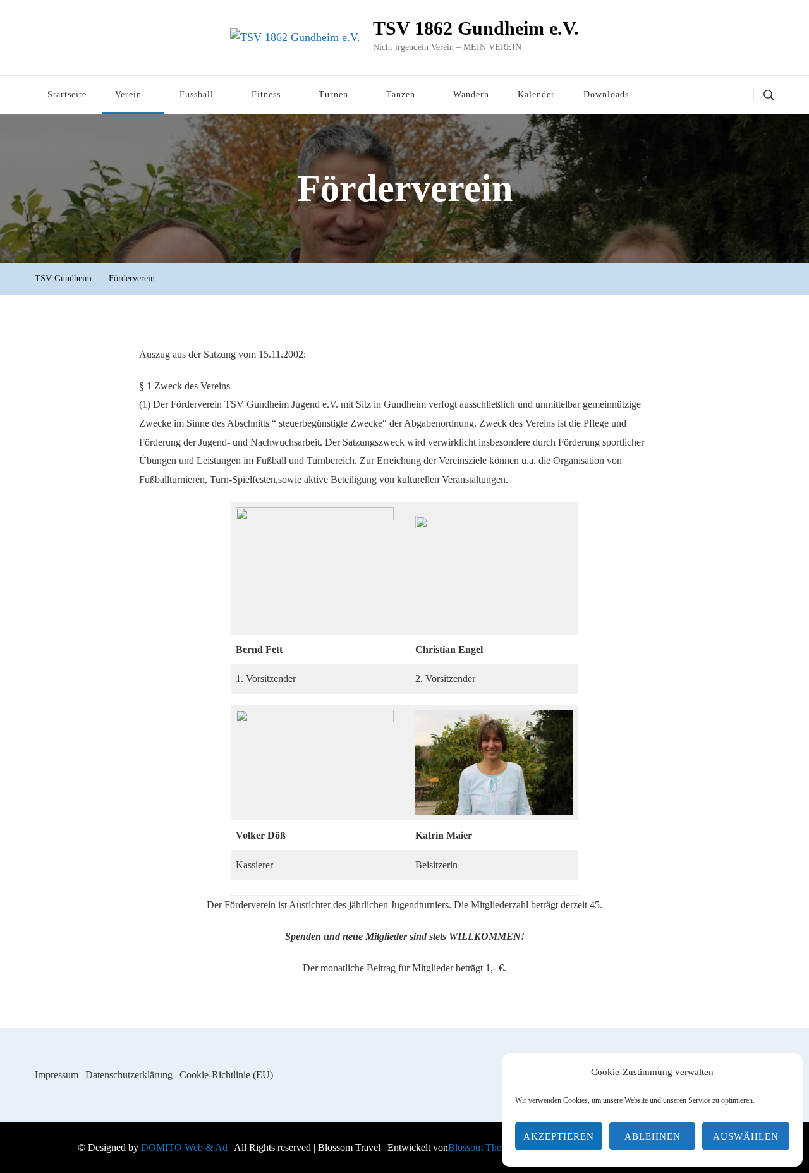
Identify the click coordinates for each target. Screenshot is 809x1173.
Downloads (606, 94)
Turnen (333, 94)
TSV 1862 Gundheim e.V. (476, 28)
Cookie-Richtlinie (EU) (226, 1074)
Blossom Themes (482, 1147)
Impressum (56, 1074)
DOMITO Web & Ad (185, 1147)
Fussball (196, 94)
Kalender (536, 94)
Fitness (266, 94)
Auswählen (746, 1136)
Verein (128, 94)
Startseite (67, 94)
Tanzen (400, 94)
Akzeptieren (558, 1136)
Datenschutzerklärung (129, 1074)
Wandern (471, 94)
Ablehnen (652, 1136)
